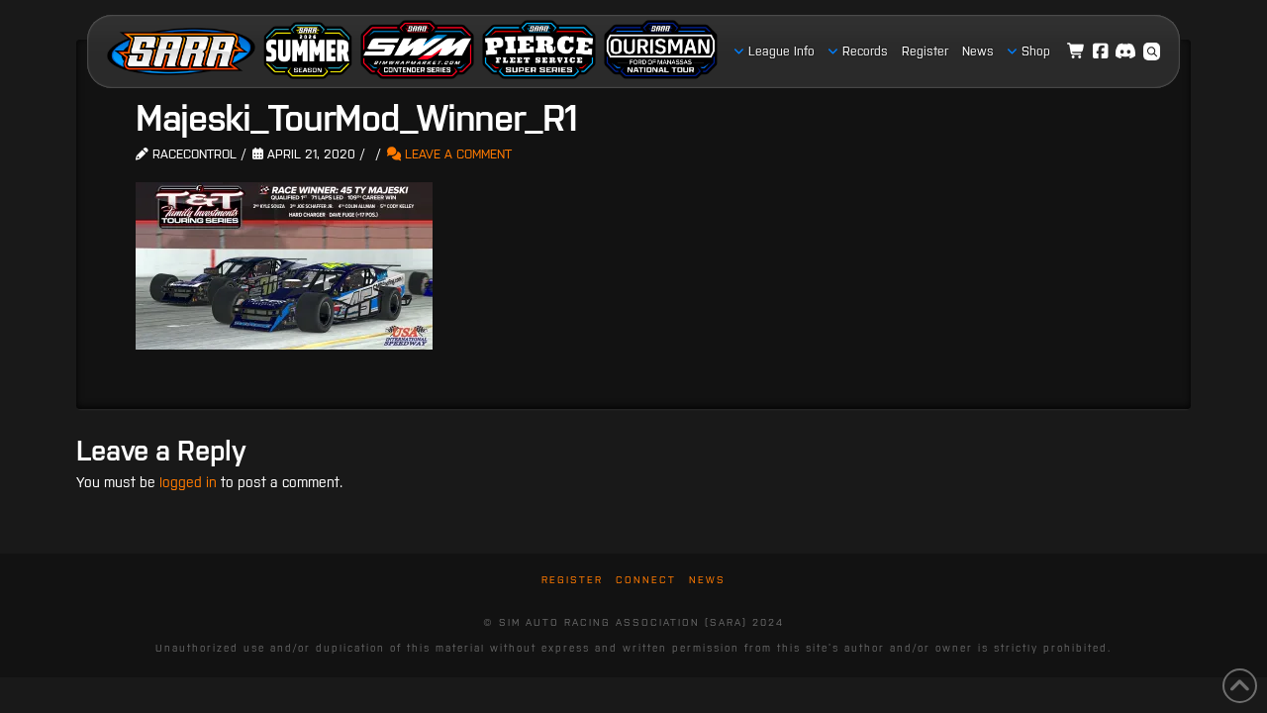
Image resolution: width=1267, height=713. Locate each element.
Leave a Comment (456, 154)
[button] (1152, 51)
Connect (646, 579)
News (707, 579)
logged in (188, 482)
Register (572, 579)
